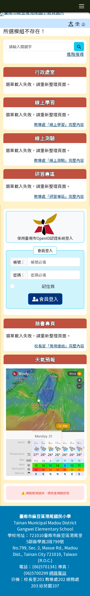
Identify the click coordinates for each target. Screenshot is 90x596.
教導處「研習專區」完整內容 (59, 196)
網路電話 (57, 573)
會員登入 (48, 298)
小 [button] (83, 23)
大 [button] (70, 23)
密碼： (19, 275)
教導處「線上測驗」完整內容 (59, 160)
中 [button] (77, 24)
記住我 (48, 286)
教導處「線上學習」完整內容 (59, 124)
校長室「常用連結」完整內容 (59, 346)
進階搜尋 (75, 54)
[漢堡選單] (81, 6)
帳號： (19, 262)
